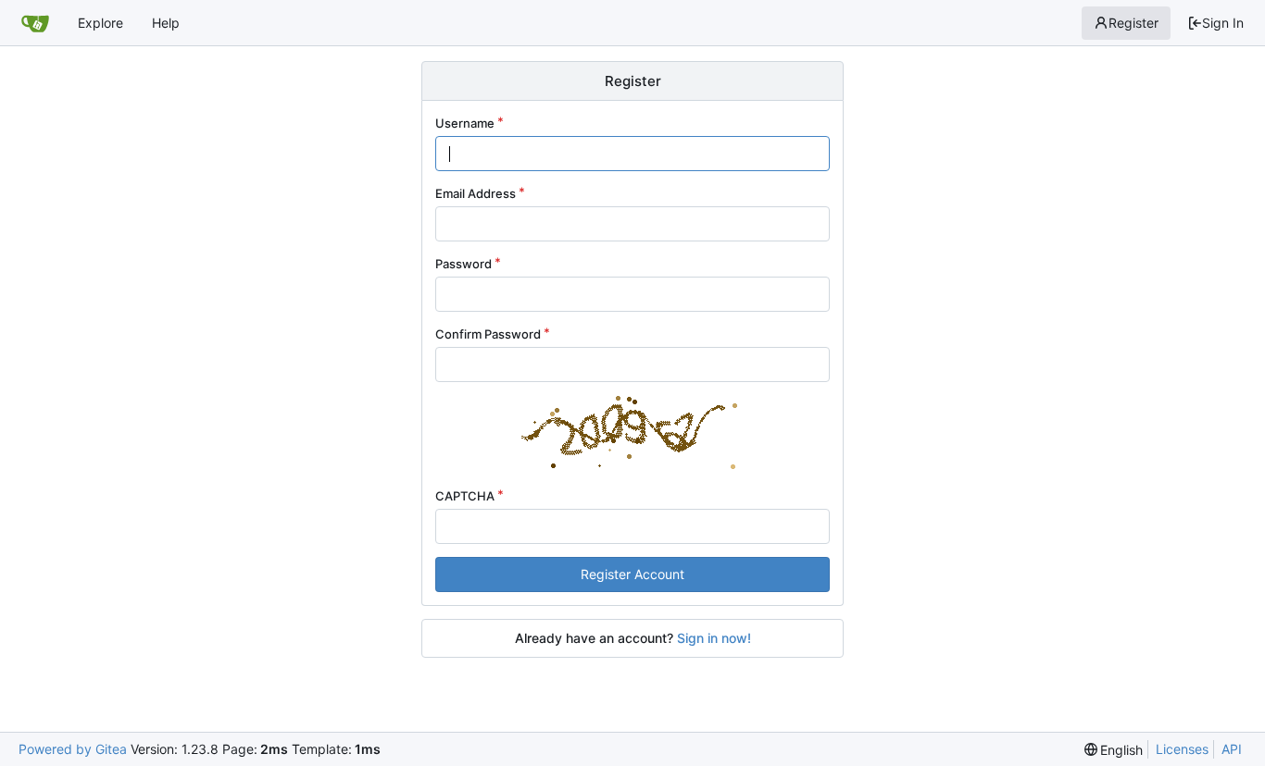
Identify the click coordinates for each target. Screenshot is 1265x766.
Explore (100, 23)
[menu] (1114, 750)
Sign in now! (714, 638)
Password (463, 263)
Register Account (632, 574)
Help (166, 23)
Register (1133, 23)
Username (465, 123)
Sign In (1223, 23)
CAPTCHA (465, 495)
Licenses (1182, 749)
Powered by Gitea (73, 749)
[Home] (35, 23)
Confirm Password (488, 334)
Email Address (475, 193)
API (1231, 749)
